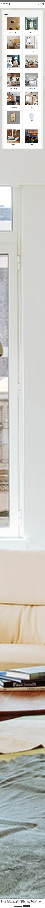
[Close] (43, 900)
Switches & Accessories (13, 126)
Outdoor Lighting (13, 88)
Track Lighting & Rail (13, 107)
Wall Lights (13, 51)
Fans (32, 107)
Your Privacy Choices (18, 906)
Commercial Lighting (32, 88)
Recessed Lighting (31, 70)
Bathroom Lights (32, 51)
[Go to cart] (43, 4)
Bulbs (32, 126)
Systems (31, 144)
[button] (1, 4)
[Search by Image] (40, 4)
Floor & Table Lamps (13, 70)
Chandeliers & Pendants (13, 32)
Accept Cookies (27, 906)
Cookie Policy (21, 903)
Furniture (13, 144)
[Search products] (38, 4)
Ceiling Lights (31, 32)
